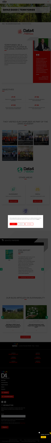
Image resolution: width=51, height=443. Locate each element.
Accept (13, 224)
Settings (29, 224)
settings (38, 219)
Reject (21, 224)
